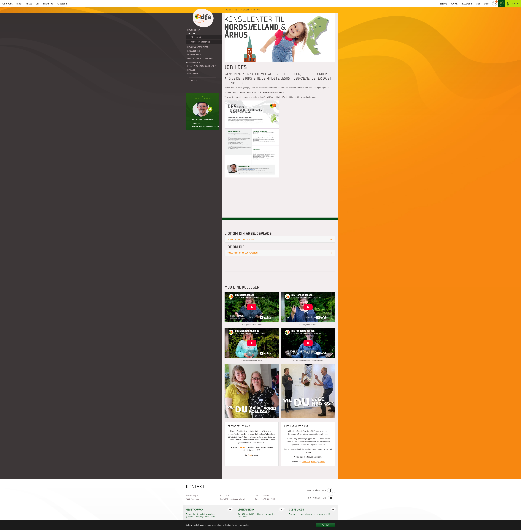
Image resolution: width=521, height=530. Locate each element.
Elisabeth (242, 447)
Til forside (203, 18)
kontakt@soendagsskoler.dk (232, 499)
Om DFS (246, 10)
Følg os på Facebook (316, 490)
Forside (236, 10)
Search (501, 3)
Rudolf (322, 461)
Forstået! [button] (326, 525)
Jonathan (306, 461)
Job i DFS (256, 10)
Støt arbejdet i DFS (317, 497)
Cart (494, 3)
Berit (249, 455)
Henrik (314, 461)
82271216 (224, 495)
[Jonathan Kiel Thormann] (202, 109)
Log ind (515, 3)
